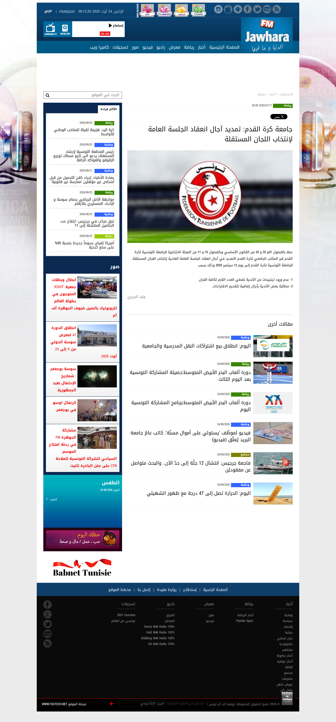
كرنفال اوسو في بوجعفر (64, 406)
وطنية (245, 338)
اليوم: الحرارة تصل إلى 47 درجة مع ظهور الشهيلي (199, 493)
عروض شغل (285, 684)
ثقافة (289, 667)
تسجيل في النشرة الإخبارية (185, 703)
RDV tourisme (126, 615)
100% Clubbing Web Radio (158, 638)
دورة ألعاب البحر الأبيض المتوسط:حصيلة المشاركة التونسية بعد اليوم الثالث (190, 376)
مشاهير (287, 650)
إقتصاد (288, 627)
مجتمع (245, 455)
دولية (109, 236)
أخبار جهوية (285, 655)
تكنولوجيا (286, 644)
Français (67, 11)
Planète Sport (244, 621)
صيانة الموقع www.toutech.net (64, 704)
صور (135, 47)
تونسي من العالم (123, 621)
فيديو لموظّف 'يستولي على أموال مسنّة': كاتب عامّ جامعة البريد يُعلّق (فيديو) (190, 436)
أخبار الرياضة (245, 615)
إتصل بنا (143, 589)
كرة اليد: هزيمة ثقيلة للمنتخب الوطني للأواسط (84, 132)
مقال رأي (286, 690)
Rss (47, 643)
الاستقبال (286, 94)
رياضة (189, 47)
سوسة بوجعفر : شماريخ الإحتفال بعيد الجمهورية (63, 379)
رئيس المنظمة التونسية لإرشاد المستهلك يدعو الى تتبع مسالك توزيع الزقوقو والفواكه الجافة (83, 156)
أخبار (202, 47)
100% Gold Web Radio (160, 632)
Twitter (47, 624)
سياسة (288, 621)
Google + (47, 614)
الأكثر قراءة (109, 109)
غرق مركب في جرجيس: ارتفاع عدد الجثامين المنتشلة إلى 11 (87, 223)
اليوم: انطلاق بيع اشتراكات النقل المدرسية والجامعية (196, 345)
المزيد (53, 499)
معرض (174, 47)
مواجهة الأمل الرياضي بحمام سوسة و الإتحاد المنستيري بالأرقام (84, 201)
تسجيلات (120, 47)
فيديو (148, 47)
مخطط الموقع (119, 589)
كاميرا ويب (99, 47)
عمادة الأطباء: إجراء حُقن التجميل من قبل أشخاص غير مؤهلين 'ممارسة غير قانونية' (82, 179)
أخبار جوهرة (285, 661)
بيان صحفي (285, 638)
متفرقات (287, 679)
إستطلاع (189, 589)
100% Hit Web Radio (161, 644)
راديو (160, 47)
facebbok (47, 604)
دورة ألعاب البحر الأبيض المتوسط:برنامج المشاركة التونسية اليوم (191, 406)
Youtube (47, 634)
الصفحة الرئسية (215, 589)
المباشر (170, 621)
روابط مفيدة (167, 589)
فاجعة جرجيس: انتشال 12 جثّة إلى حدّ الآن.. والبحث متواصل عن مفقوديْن (191, 466)
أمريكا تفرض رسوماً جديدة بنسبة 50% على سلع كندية (84, 245)
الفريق (170, 615)
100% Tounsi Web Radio (159, 627)
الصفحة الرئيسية (224, 47)
